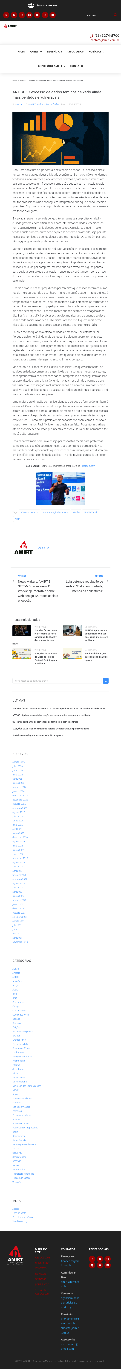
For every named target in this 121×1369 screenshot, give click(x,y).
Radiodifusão (52, 104)
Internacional (18, 1060)
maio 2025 (17, 824)
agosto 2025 (18, 812)
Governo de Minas (21, 1048)
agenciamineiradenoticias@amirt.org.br (70, 1302)
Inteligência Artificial (22, 1056)
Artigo (15, 985)
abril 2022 (17, 892)
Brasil (15, 998)
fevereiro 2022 (19, 900)
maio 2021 (17, 933)
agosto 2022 (18, 883)
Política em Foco (20, 1123)
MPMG (15, 1090)
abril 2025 (17, 829)
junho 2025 (17, 820)
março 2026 (18, 783)
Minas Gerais (18, 1077)
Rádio (15, 1132)
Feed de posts (19, 1213)
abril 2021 (17, 938)
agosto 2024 (18, 841)
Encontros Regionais (22, 1031)
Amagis (16, 973)
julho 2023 (17, 866)
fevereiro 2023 (19, 875)
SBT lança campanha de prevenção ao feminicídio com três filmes (45, 722)
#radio (76, 512)
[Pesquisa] (99, 15)
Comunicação (19, 1010)
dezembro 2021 (20, 908)
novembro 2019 (20, 942)
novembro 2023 (20, 858)
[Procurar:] (56, 680)
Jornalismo (17, 1069)
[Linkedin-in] (45, 15)
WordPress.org (19, 1221)
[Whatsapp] (22, 15)
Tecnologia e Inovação (23, 1174)
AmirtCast (17, 981)
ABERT (15, 968)
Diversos (16, 1023)
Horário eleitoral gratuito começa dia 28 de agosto (96, 656)
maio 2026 (17, 774)
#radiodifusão (91, 512)
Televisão (16, 1182)
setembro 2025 (19, 808)
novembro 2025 (20, 799)
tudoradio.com (88, 466)
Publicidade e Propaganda (25, 1127)
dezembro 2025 (20, 795)
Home (14, 81)
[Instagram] (6, 15)
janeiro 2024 (18, 854)
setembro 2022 (19, 879)
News (15, 1094)
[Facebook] (14, 15)
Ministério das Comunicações (26, 1086)
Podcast (16, 1119)
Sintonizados (18, 1169)
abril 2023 (17, 871)
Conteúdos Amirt (20, 1014)
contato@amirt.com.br (105, 40)
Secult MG (17, 1153)
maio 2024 (17, 845)
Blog (14, 994)
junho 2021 (17, 929)
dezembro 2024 (20, 837)
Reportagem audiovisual (24, 1144)
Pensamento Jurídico (22, 1115)
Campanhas (18, 1002)
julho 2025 (17, 816)
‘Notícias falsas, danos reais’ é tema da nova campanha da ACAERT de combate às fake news (34, 637)
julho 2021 (17, 925)
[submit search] (115, 15)
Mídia (15, 1073)
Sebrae (15, 1148)
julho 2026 (17, 766)
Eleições (16, 1027)
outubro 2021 (19, 913)
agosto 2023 (18, 862)
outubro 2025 (19, 804)
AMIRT (32, 104)
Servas (15, 1165)
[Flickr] (52, 15)
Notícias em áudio (21, 1107)
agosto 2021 (18, 921)
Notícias (41, 104)
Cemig (15, 1006)
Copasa (16, 1019)
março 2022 (18, 896)
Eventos (16, 1035)
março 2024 (18, 850)
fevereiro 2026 (19, 787)
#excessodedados (29, 512)
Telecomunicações (21, 1178)
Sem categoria (19, 1157)
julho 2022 (17, 887)
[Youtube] (37, 15)
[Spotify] (29, 15)
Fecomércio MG (20, 1044)
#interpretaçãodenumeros (55, 512)
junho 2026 (17, 770)
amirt (17, 519)
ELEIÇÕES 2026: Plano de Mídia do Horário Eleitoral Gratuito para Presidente (50, 728)
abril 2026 (17, 779)
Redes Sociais (19, 1140)
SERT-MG (16, 1161)
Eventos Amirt (19, 1040)
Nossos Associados (22, 1098)
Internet (16, 1065)
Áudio (15, 989)
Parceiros (17, 1111)
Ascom (19, 104)
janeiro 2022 (18, 904)
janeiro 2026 (18, 791)
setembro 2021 (19, 917)
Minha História (19, 1081)
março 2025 (18, 833)
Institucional (18, 1052)
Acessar (16, 1209)
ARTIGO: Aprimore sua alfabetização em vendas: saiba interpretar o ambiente (51, 715)
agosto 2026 (18, 762)
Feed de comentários (22, 1217)
